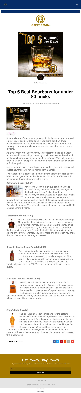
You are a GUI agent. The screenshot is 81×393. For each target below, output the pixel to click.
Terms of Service (40, 389)
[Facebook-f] (36, 380)
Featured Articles (39, 103)
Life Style (45, 103)
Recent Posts (51, 103)
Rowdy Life (56, 103)
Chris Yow (12, 133)
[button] (77, 4)
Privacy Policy (40, 391)
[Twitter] (39, 380)
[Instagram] (42, 380)
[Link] (45, 380)
